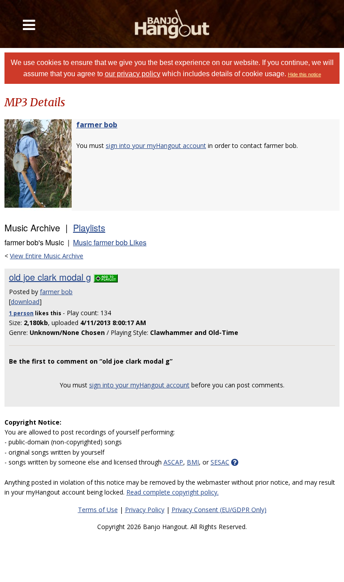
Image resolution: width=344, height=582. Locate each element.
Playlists (89, 227)
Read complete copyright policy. (172, 492)
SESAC (220, 462)
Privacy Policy (144, 509)
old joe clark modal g (50, 276)
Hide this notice (304, 74)
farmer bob (96, 125)
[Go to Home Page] (172, 24)
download (25, 301)
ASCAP (173, 462)
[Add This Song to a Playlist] (106, 276)
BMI (193, 462)
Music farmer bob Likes (109, 242)
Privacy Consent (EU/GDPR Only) (219, 509)
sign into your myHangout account (156, 145)
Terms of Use (98, 509)
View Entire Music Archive (46, 256)
